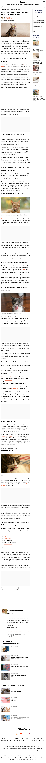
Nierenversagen (7, 386)
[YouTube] (20, 733)
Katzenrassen (26, 4)
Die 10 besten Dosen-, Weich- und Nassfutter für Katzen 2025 (38, 17)
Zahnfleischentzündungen (7, 376)
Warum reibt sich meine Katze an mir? (19, 648)
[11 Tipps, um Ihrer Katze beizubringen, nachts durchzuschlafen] (5, 694)
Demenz (6, 547)
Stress (24, 64)
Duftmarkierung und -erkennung (9, 219)
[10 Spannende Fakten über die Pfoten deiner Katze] (5, 703)
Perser (23, 269)
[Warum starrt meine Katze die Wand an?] (5, 670)
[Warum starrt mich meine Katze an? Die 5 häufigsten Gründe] (5, 679)
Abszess (15, 546)
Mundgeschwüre (15, 388)
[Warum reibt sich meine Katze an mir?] (5, 652)
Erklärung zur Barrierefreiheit (21, 738)
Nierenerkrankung (8, 544)
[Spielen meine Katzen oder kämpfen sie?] (5, 712)
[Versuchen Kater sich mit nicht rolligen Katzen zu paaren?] (5, 661)
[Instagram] (16, 733)
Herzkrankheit (7, 538)
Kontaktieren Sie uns (6, 740)
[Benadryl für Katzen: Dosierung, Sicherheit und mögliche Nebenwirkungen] (5, 721)
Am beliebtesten (14, 688)
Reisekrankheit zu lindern (7, 436)
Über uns (37, 4)
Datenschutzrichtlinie (37, 738)
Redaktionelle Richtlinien (38, 740)
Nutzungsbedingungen (19, 740)
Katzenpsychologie (15, 9)
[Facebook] (25, 733)
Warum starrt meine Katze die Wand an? (20, 666)
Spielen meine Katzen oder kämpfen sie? (20, 708)
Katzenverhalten (19, 4)
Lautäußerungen (9, 429)
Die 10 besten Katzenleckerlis (38, 20)
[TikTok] (29, 733)
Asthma (5, 536)
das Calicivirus (8, 380)
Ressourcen (31, 4)
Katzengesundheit (10, 4)
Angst (2, 66)
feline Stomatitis (16, 381)
